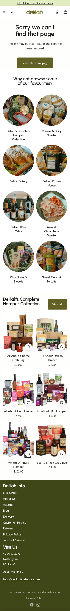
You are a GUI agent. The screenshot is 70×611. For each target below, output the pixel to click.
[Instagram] (38, 605)
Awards (8, 504)
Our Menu (10, 492)
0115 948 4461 (13, 571)
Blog (6, 510)
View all (57, 304)
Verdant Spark (53, 592)
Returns (8, 528)
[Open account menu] (57, 12)
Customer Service (14, 522)
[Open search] (12, 12)
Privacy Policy (12, 534)
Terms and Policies (35, 598)
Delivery (8, 516)
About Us (9, 498)
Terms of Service (13, 540)
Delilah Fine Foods (27, 592)
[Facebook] (31, 605)
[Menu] (4, 12)
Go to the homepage (35, 63)
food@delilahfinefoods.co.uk (21, 579)
